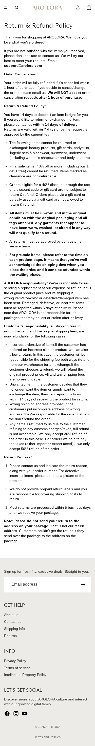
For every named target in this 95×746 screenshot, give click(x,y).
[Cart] (88, 7)
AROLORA (52, 727)
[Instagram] (16, 714)
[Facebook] (7, 714)
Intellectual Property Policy (25, 675)
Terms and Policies (47, 737)
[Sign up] (83, 584)
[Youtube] (25, 714)
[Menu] (6, 7)
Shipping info (14, 628)
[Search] (16, 7)
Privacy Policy (15, 661)
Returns (10, 635)
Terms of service (17, 668)
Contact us (12, 622)
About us (11, 614)
